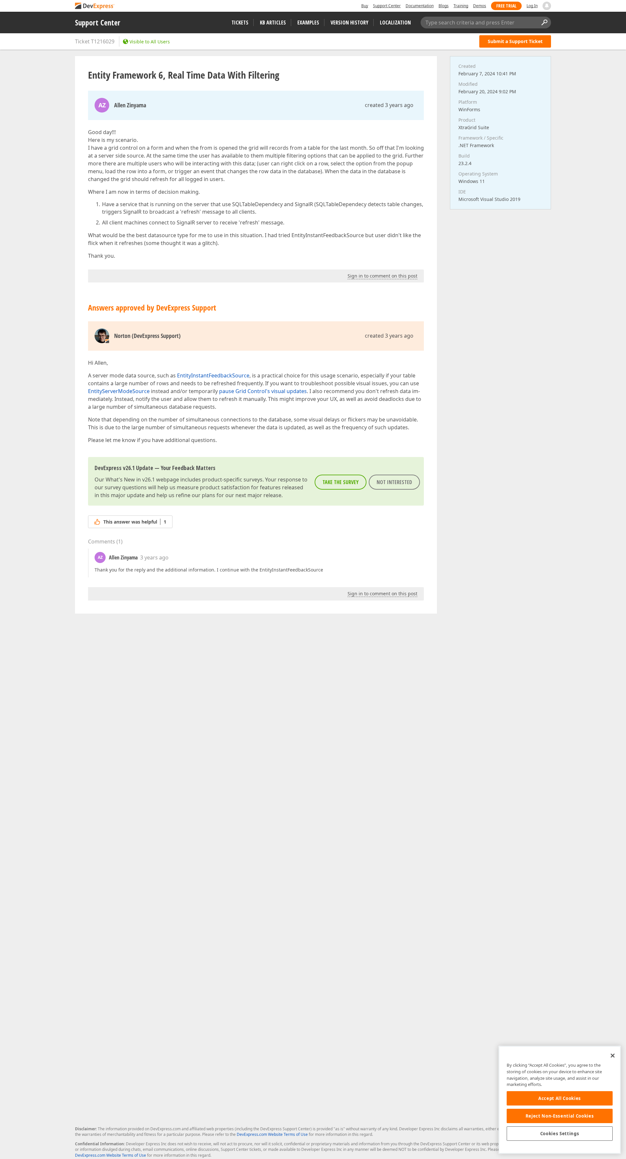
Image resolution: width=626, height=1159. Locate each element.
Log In (532, 5)
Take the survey (340, 482)
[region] (560, 1100)
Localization (395, 22)
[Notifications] (547, 6)
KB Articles (273, 22)
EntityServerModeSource (119, 391)
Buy (364, 5)
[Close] (612, 1055)
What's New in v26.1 (130, 479)
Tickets (239, 22)
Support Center (387, 5)
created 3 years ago (389, 105)
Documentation (420, 5)
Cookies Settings (559, 1133)
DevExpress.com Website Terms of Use (272, 1134)
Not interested (394, 482)
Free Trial (506, 6)
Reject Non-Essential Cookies (560, 1116)
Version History (349, 22)
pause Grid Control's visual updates (263, 391)
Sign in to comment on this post (382, 276)
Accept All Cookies (559, 1098)
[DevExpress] (95, 6)
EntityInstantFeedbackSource (213, 375)
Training (461, 5)
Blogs (444, 5)
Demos (479, 5)
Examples (308, 22)
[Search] (544, 22)
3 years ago (154, 557)
